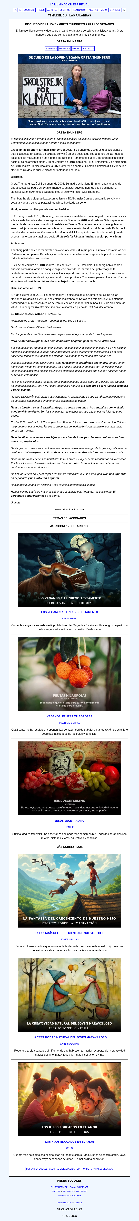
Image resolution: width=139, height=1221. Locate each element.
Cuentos (29, 10)
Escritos (65, 10)
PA (15, 10)
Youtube (77, 1196)
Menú (104, 10)
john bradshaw (69, 1044)
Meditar (93, 10)
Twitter (56, 1191)
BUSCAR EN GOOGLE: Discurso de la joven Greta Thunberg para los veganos (69, 1169)
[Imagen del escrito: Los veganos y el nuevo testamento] (69, 606)
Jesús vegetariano (69, 820)
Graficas (64, 48)
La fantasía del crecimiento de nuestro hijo (69, 933)
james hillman (69, 939)
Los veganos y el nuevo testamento (69, 612)
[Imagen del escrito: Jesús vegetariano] (69, 814)
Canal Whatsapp (79, 1187)
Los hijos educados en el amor (69, 1141)
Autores (52, 10)
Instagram (64, 1196)
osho (69, 1148)
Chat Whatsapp (59, 1187)
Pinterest (81, 1191)
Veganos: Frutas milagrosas (69, 716)
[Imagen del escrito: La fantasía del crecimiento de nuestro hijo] (69, 927)
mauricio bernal (69, 723)
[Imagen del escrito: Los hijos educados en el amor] (69, 1135)
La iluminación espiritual (69, 4)
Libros (78, 1202)
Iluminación (79, 10)
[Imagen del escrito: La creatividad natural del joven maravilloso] (69, 1031)
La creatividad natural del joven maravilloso (70, 1037)
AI (20, 10)
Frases (40, 10)
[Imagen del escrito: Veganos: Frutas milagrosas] (69, 710)
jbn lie (69, 827)
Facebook (68, 1191)
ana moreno (69, 618)
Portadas (51, 48)
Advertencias (65, 1202)
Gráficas (115, 10)
